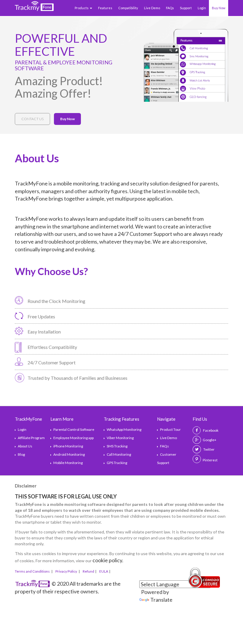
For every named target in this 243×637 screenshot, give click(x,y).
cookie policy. (107, 560)
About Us (25, 446)
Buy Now (218, 8)
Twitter (209, 449)
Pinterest (210, 460)
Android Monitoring (69, 454)
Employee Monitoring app (73, 438)
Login (202, 8)
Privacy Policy (66, 571)
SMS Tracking (117, 446)
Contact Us (32, 119)
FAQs (170, 8)
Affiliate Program (31, 438)
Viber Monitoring (120, 438)
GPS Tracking (117, 462)
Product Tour (170, 429)
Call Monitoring (119, 454)
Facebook (210, 430)
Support (186, 8)
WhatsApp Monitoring (124, 429)
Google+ (209, 440)
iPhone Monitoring (68, 446)
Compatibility (128, 8)
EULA (103, 571)
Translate (161, 599)
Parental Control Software (73, 429)
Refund (88, 571)
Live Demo (152, 8)
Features (105, 8)
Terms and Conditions (32, 571)
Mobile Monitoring (68, 462)
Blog (21, 454)
